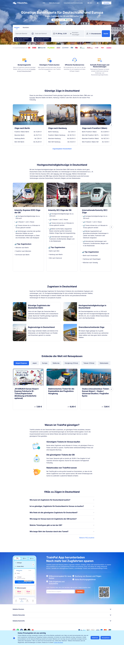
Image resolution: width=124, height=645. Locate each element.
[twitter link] (25, 630)
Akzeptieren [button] (106, 638)
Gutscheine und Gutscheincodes (73, 3)
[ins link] (14, 630)
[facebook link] (21, 630)
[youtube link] (32, 630)
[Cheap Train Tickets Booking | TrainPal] (20, 3)
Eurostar (32, 97)
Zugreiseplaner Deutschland (62, 149)
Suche (106, 33)
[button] (89, 3)
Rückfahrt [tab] (26, 27)
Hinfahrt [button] (16, 27)
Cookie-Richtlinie (58, 642)
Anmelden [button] (106, 3)
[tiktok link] (29, 630)
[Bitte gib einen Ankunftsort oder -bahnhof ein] (42, 33)
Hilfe (44, 3)
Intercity (56, 174)
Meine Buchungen (54, 3)
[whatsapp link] (17, 630)
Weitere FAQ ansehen (86, 538)
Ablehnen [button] (95, 638)
